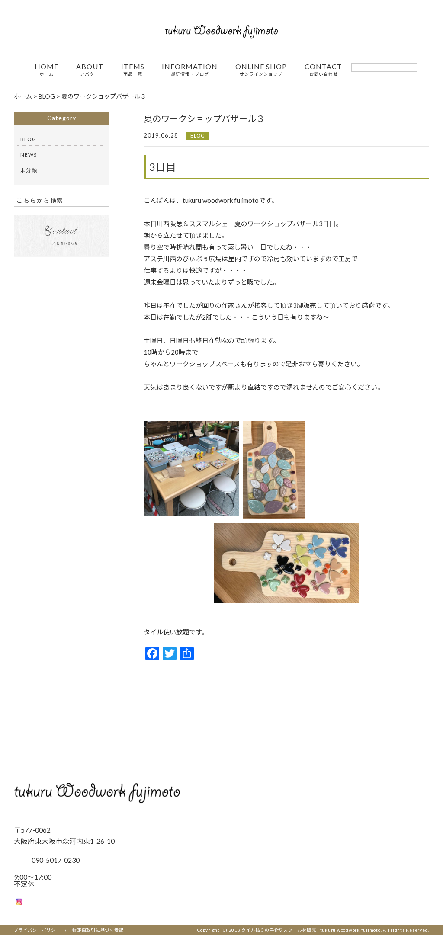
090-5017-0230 (56, 860)
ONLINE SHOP (261, 70)
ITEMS (132, 70)
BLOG (197, 135)
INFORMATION (190, 70)
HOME (46, 70)
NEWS (28, 154)
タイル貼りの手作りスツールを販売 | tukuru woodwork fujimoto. (311, 929)
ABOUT (89, 70)
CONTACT (323, 70)
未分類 (28, 170)
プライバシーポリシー (37, 929)
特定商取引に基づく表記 (97, 929)
